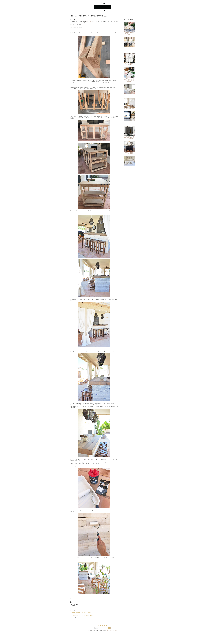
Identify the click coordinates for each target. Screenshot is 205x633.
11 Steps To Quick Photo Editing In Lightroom (129, 122)
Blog (105, 13)
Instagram (85, 596)
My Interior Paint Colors (129, 95)
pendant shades (76, 558)
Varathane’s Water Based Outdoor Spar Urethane (107, 510)
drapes (108, 557)
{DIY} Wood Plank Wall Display (129, 167)
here (107, 31)
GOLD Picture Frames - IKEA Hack (129, 108)
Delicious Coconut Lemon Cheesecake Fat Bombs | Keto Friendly (129, 33)
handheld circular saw (114, 348)
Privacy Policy (109, 630)
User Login (115, 630)
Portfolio (100, 13)
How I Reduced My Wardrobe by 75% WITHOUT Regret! (129, 64)
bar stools (101, 557)
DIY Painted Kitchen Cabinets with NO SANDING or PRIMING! (129, 153)
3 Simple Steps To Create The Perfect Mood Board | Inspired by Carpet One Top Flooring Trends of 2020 (129, 80)
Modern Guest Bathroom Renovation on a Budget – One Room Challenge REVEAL (129, 137)
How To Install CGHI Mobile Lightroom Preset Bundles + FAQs (129, 49)
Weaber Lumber (89, 21)
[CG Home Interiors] (102, 6)
